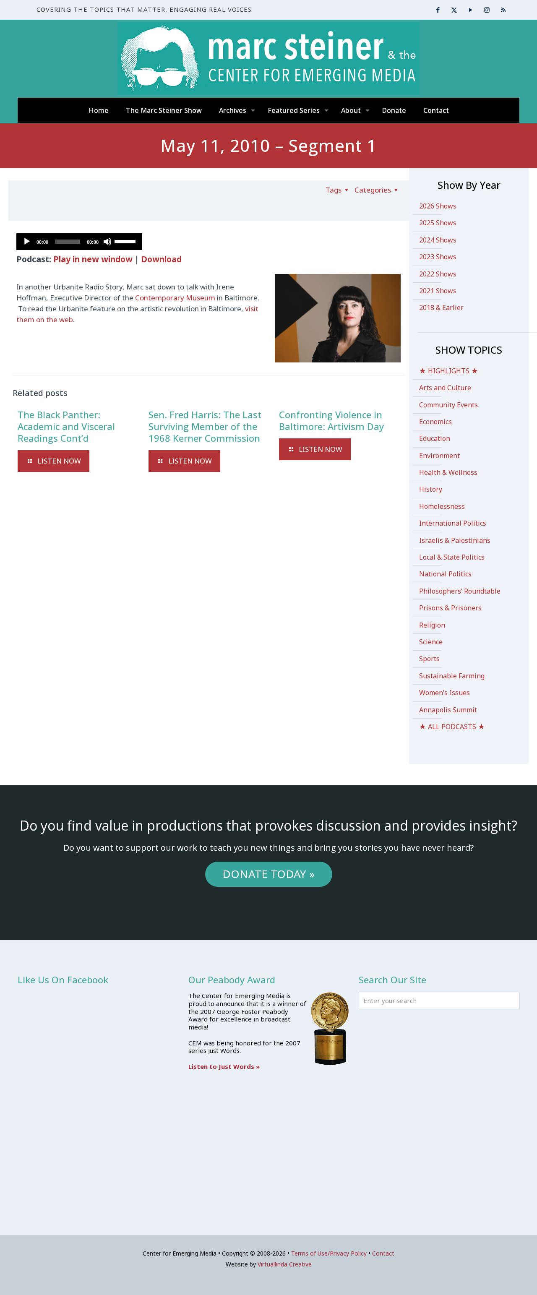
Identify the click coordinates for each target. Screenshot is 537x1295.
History (430, 489)
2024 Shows (437, 240)
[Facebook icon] (438, 9)
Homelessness (442, 506)
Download (161, 259)
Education (434, 438)
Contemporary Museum (175, 297)
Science (431, 641)
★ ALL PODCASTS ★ (452, 726)
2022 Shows (437, 274)
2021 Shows (437, 290)
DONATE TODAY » (268, 873)
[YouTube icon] (470, 9)
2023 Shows (437, 256)
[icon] (503, 9)
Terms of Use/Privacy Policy (329, 1253)
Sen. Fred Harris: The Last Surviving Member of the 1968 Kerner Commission (205, 426)
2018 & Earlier (441, 307)
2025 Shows (437, 222)
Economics (435, 421)
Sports (429, 658)
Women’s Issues (444, 692)
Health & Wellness (448, 472)
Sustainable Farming (452, 675)
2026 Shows (437, 206)
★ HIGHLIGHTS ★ (448, 370)
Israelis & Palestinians (454, 540)
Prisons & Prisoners (450, 607)
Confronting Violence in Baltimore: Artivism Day (331, 420)
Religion (432, 625)
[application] (79, 241)
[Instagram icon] (487, 9)
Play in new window (93, 259)
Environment (439, 455)
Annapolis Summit (448, 709)
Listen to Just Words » (224, 1066)
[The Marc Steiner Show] (268, 58)
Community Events (448, 404)
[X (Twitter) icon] (454, 9)
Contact (383, 1253)
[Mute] (107, 241)
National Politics (445, 573)
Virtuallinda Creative (285, 1264)
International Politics (452, 523)
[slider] (126, 240)
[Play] (27, 241)
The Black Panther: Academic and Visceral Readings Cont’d (66, 426)
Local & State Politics (452, 557)
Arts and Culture (445, 387)
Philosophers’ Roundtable (460, 591)
